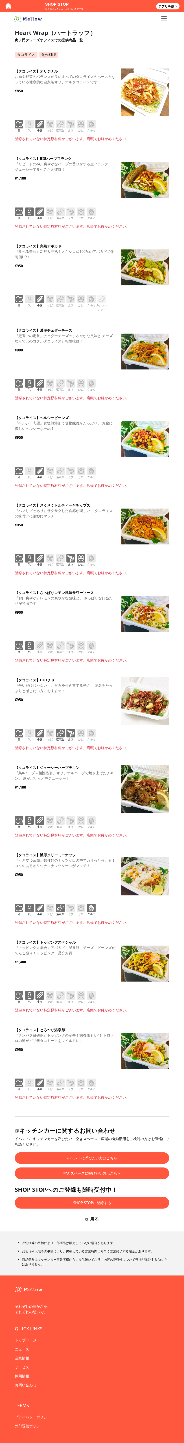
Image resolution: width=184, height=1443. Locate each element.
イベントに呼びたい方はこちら (92, 1158)
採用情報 (22, 1376)
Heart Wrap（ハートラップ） (55, 33)
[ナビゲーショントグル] (164, 18)
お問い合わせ (25, 1385)
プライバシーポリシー (33, 1416)
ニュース (22, 1349)
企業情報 (22, 1358)
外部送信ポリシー (29, 1425)
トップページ (25, 1340)
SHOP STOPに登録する (92, 1202)
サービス (22, 1367)
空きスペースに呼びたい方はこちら (92, 1173)
